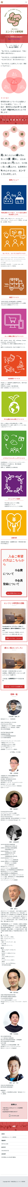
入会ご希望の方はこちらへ (14, 593)
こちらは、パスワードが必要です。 (14, 686)
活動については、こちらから (14, 638)
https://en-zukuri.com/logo (14, 38)
